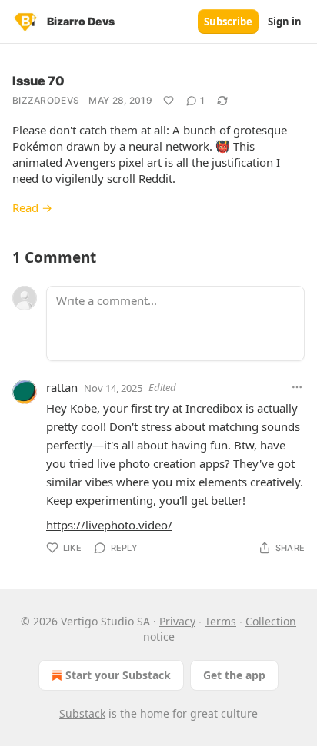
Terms (220, 621)
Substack (82, 713)
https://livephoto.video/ (109, 524)
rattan (62, 387)
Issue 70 (38, 80)
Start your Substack (118, 675)
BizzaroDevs (45, 100)
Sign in (285, 21)
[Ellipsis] (297, 387)
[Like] (168, 100)
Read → (32, 207)
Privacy (177, 621)
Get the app (234, 675)
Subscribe (228, 21)
